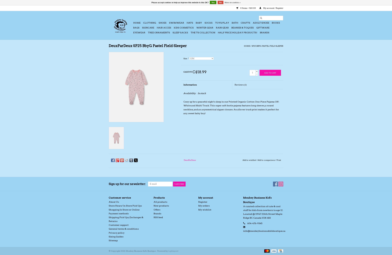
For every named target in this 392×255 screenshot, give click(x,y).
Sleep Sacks (180, 32)
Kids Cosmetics (184, 27)
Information (190, 85)
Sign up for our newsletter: (127, 184)
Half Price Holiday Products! (237, 32)
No (220, 3)
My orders (204, 206)
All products (160, 202)
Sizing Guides (116, 236)
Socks (209, 23)
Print (279, 160)
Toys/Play (222, 23)
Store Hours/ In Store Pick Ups (125, 206)
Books (276, 23)
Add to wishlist (249, 160)
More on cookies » (233, 3)
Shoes (162, 23)
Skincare (148, 27)
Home (137, 23)
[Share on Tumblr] (131, 160)
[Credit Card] (280, 251)
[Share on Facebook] (113, 160)
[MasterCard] (266, 251)
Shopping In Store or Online (124, 209)
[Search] (261, 18)
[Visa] (273, 251)
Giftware (263, 27)
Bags (136, 27)
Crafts (245, 23)
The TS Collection (203, 32)
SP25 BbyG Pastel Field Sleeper (267, 46)
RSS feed (158, 217)
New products (161, 206)
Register (202, 202)
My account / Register (273, 8)
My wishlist (204, 209)
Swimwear (176, 23)
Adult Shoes (261, 23)
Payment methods (119, 213)
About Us (114, 202)
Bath (235, 23)
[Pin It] (122, 160)
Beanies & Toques (242, 27)
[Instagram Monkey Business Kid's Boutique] (280, 184)
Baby (199, 23)
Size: (186, 58)
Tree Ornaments (159, 32)
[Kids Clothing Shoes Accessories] (120, 25)
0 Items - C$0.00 (248, 8)
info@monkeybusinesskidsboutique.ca (264, 231)
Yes (213, 3)
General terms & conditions (124, 229)
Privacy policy (116, 233)
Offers (157, 209)
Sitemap (113, 240)
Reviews (241, 85)
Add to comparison (266, 160)
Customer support (119, 225)
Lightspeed (173, 251)
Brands (264, 32)
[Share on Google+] (117, 160)
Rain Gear (222, 27)
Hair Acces (164, 27)
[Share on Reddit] (126, 160)
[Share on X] (136, 160)
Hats (190, 23)
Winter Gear (204, 27)
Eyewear (139, 32)
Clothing (149, 23)
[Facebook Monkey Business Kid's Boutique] (275, 184)
